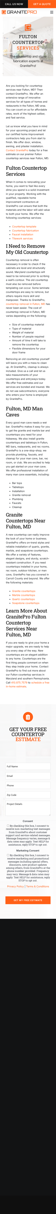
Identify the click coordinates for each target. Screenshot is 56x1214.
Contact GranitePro (17, 150)
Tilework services (22, 238)
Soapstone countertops (25, 603)
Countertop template (24, 226)
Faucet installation (22, 234)
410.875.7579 (19, 682)
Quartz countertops (23, 599)
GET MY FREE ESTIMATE (28, 900)
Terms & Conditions (37, 886)
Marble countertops (23, 595)
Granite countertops (23, 591)
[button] (51, 12)
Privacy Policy (15, 886)
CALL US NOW (14, 4)
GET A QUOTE (42, 4)
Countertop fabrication (25, 230)
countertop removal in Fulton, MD (25, 303)
